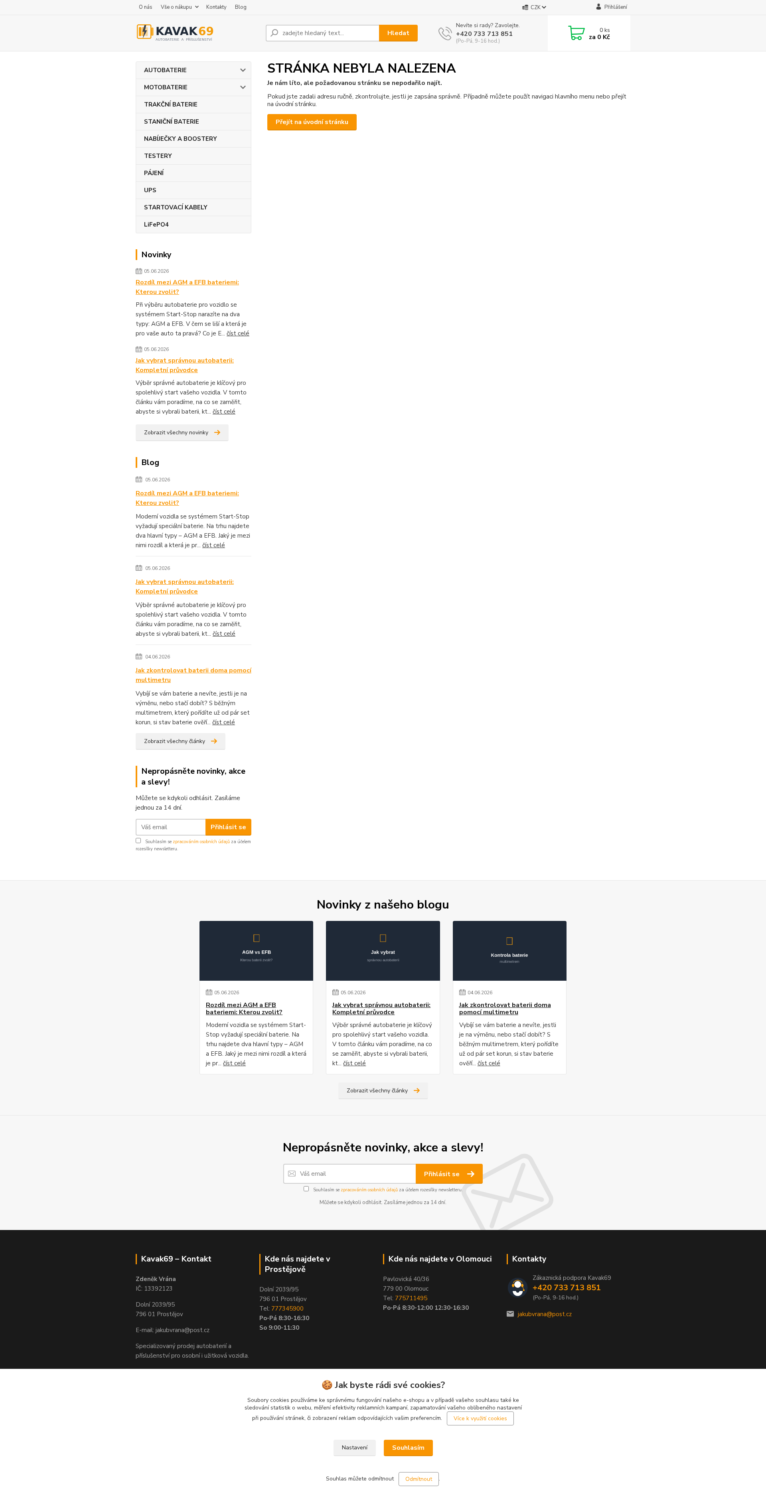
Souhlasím (408, 1447)
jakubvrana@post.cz (545, 1314)
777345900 (287, 1309)
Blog (241, 7)
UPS (150, 190)
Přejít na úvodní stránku (312, 122)
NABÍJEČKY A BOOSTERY (180, 139)
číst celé (238, 333)
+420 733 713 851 (484, 34)
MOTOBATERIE (166, 87)
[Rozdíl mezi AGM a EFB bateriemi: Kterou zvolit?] (256, 951)
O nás (145, 7)
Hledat (398, 33)
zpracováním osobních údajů (201, 842)
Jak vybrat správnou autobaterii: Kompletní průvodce (185, 365)
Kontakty (216, 7)
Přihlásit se (228, 827)
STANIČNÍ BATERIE (171, 122)
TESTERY (158, 156)
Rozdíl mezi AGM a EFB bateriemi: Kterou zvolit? (187, 287)
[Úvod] (197, 33)
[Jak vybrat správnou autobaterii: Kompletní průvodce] (383, 951)
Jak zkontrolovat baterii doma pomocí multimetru (193, 675)
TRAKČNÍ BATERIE (170, 104)
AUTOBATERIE (165, 70)
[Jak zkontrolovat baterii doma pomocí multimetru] (510, 951)
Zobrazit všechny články (174, 741)
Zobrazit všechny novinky (176, 432)
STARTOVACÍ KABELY (175, 207)
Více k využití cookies (480, 1418)
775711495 (411, 1298)
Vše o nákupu (176, 7)
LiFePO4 (156, 225)
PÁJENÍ (154, 173)
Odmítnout (418, 1479)
